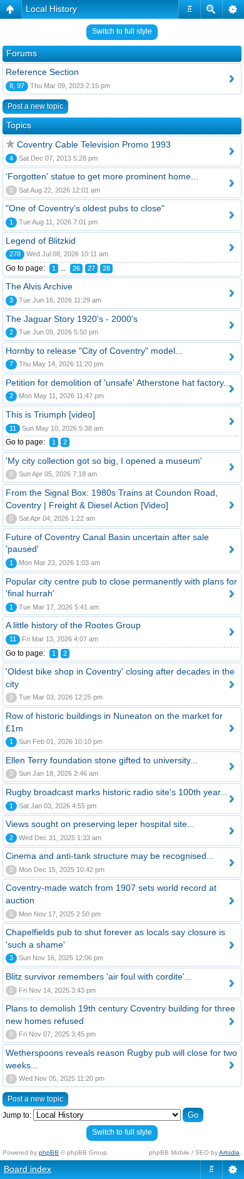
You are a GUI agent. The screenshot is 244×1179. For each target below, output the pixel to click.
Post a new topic (35, 106)
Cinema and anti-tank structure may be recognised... (110, 856)
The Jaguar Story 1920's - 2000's (72, 319)
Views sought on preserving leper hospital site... (100, 824)
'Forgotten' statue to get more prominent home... (102, 176)
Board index (27, 1169)
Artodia (229, 1152)
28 (106, 268)
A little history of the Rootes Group (73, 625)
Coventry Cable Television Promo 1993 (94, 144)
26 (76, 268)
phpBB (49, 1152)
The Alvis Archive (39, 286)
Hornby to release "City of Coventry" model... (94, 351)
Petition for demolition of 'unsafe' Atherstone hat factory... (118, 383)
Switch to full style (122, 31)
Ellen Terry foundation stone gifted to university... (102, 760)
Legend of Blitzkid (41, 241)
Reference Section (42, 72)
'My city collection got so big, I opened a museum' (104, 461)
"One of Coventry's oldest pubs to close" (85, 208)
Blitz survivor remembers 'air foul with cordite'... (99, 976)
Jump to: (17, 1115)
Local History (51, 9)
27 (91, 268)
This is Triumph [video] (50, 414)
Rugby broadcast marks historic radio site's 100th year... (117, 792)
